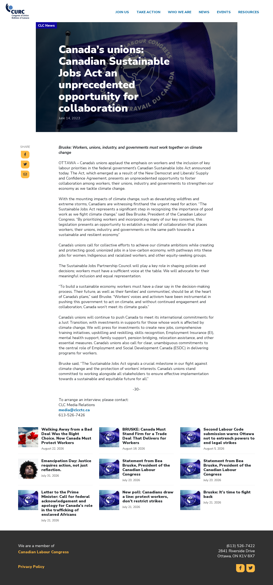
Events (224, 12)
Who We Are (179, 12)
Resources (248, 12)
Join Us (122, 12)
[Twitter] (250, 568)
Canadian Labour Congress (43, 552)
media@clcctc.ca (74, 410)
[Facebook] (240, 568)
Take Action (148, 12)
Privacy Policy (31, 566)
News (204, 12)
